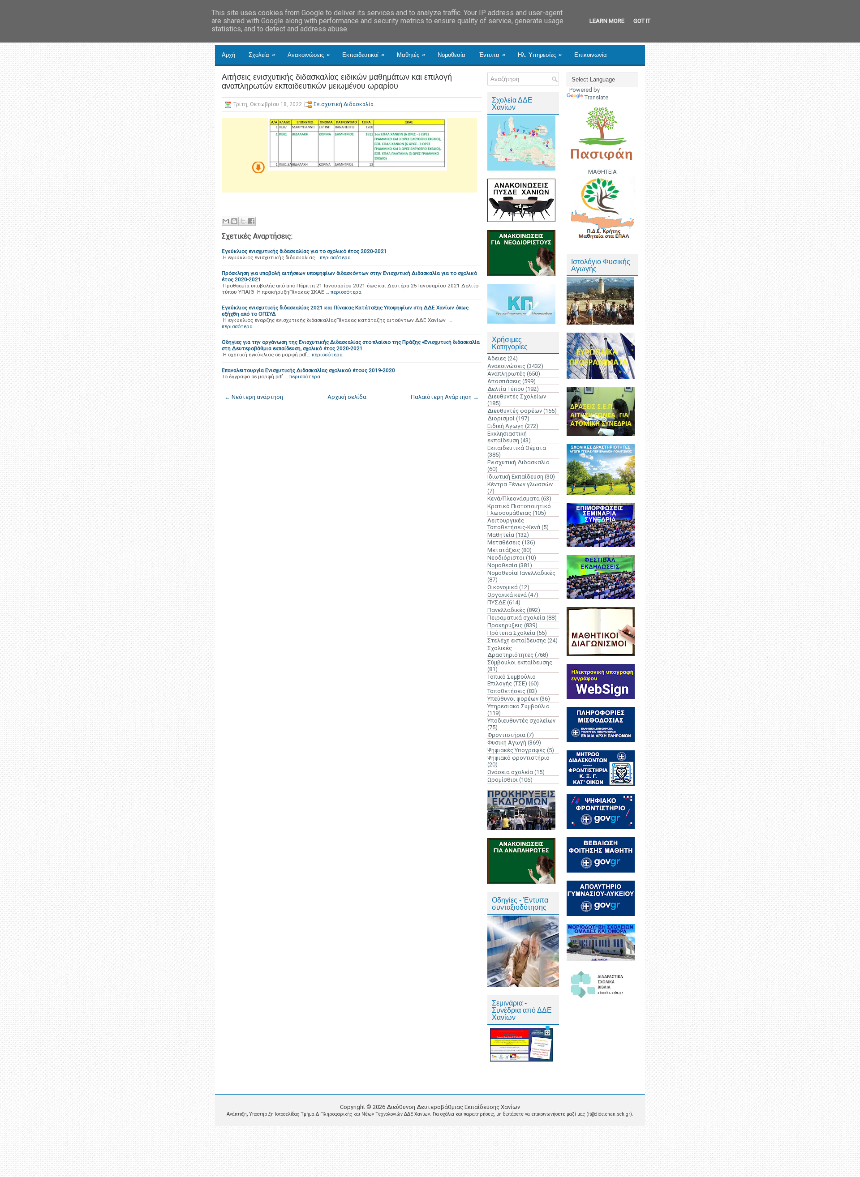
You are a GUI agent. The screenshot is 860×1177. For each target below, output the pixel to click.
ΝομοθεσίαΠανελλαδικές (521, 572)
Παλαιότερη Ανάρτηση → (445, 397)
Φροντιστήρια (506, 735)
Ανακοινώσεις (309, 54)
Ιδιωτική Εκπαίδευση (515, 476)
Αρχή (228, 54)
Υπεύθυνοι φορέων (512, 698)
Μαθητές (411, 54)
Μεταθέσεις (503, 542)
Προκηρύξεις (505, 625)
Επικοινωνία (590, 54)
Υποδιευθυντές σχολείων (521, 720)
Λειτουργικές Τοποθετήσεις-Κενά (513, 524)
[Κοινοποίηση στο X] (242, 221)
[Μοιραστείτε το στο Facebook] (251, 221)
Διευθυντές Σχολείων (516, 396)
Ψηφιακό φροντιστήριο (518, 757)
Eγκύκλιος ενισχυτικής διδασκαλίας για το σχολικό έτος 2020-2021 (304, 251)
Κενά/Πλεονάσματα (513, 498)
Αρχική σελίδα (346, 397)
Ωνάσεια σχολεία (510, 772)
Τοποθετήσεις (506, 691)
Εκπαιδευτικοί (363, 54)
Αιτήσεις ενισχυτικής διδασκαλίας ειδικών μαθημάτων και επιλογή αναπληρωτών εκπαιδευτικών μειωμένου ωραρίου (337, 81)
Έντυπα (492, 54)
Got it (641, 20)
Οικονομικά (502, 587)
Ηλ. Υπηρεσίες (540, 54)
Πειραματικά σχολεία (516, 617)
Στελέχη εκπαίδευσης (516, 640)
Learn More (606, 20)
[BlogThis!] (234, 221)
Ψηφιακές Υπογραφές (516, 750)
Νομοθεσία (451, 54)
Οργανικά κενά (507, 594)
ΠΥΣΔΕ (496, 602)
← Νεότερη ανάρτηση (253, 397)
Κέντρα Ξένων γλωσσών (520, 484)
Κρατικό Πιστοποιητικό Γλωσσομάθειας (519, 509)
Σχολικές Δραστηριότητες (510, 651)
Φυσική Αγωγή (506, 742)
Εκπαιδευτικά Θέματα (516, 448)
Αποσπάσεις (504, 381)
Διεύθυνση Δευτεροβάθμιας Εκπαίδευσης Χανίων (453, 1107)
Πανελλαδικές (506, 610)
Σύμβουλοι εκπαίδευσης (519, 662)
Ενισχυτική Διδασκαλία (344, 104)
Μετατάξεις (503, 550)
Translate (596, 97)
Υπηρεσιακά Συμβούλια (518, 706)
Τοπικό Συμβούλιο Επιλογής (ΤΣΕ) (511, 680)
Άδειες (496, 358)
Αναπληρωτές (506, 373)
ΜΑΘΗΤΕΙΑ (602, 171)
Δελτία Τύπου (505, 388)
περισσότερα (335, 257)
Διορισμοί (501, 418)
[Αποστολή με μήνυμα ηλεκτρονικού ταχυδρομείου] (225, 221)
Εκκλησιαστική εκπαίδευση (507, 437)
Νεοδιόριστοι (506, 557)
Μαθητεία (500, 534)
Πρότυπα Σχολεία (511, 632)
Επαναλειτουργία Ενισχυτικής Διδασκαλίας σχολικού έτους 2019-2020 (308, 370)
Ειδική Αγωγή (505, 426)
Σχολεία (262, 54)
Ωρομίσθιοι (502, 779)
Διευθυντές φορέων (514, 410)
